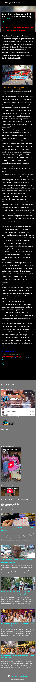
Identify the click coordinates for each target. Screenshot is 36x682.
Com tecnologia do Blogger (19, 676)
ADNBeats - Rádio (14, 417)
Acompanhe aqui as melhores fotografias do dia (15, 357)
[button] (3, 22)
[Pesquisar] (34, 3)
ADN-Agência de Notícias (13, 3)
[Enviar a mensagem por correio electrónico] (3, 360)
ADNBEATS (4, 417)
